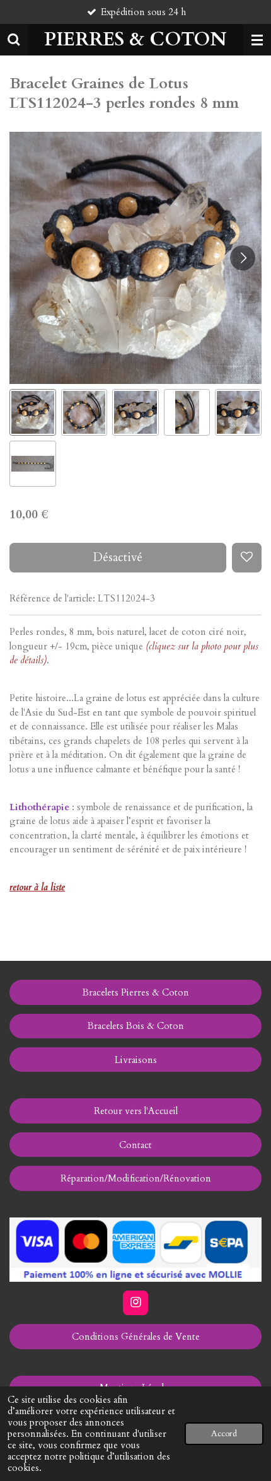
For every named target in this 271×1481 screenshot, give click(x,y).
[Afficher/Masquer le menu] (257, 39)
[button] (32, 412)
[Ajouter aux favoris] (247, 557)
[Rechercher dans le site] (14, 39)
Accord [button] (224, 1433)
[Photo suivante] (242, 257)
